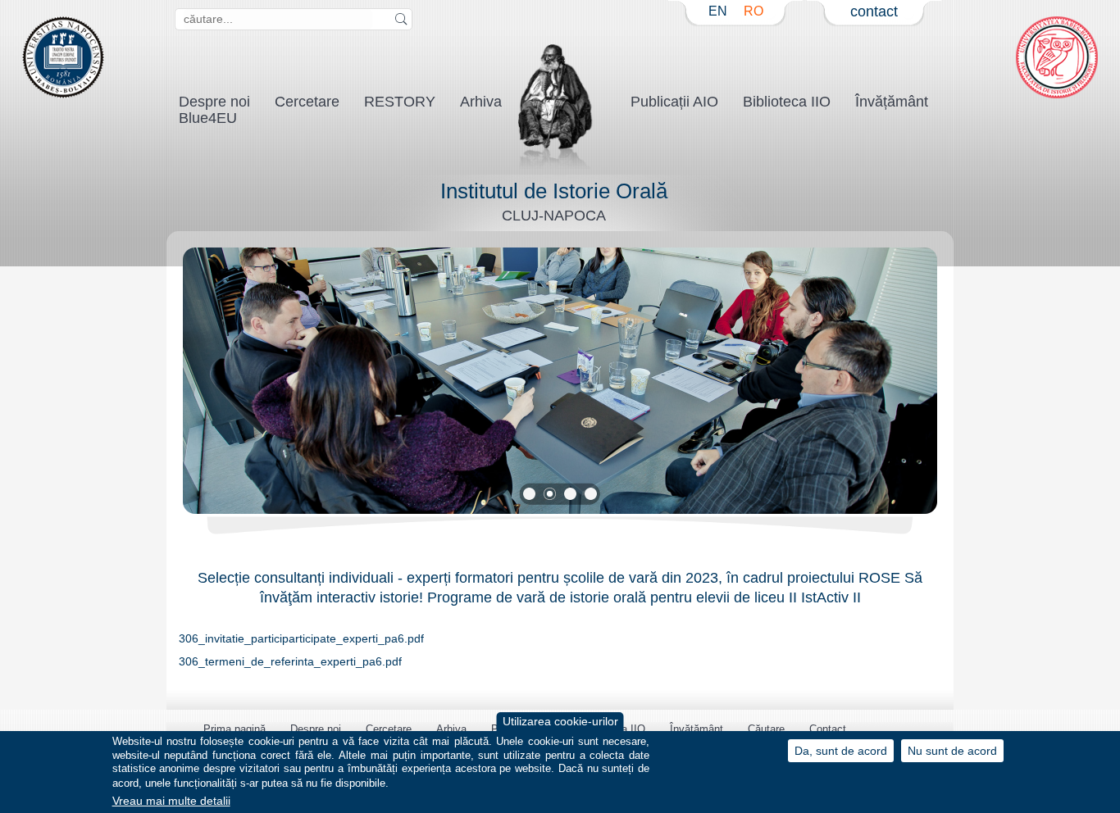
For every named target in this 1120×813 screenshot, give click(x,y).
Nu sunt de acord (952, 750)
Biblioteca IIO (787, 101)
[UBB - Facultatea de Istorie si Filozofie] (1057, 95)
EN (717, 11)
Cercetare (307, 101)
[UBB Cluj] (63, 95)
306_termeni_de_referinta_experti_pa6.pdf (290, 662)
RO (753, 11)
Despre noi (315, 729)
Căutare (766, 729)
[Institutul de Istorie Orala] (556, 167)
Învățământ (891, 101)
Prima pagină (234, 729)
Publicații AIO (674, 101)
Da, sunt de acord (840, 750)
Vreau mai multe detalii (171, 801)
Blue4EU (208, 118)
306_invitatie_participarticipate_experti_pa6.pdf (301, 639)
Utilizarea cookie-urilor (560, 721)
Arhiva (481, 101)
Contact (827, 729)
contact (874, 11)
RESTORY (399, 101)
